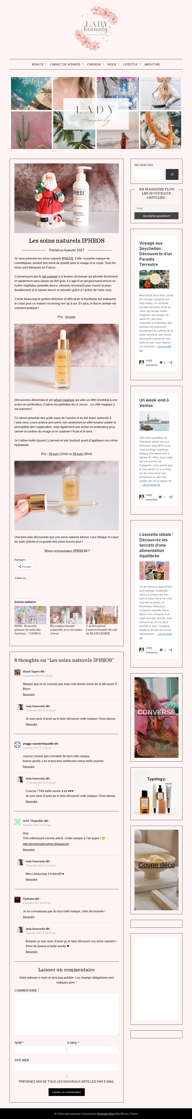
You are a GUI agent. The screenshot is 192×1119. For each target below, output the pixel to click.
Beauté (38, 64)
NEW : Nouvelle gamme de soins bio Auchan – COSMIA (27, 629)
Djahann (28, 898)
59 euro (78, 454)
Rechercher (143, 165)
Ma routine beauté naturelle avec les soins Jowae (66, 629)
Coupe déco (156, 865)
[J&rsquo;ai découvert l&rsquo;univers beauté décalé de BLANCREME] (102, 615)
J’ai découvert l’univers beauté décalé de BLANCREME (101, 629)
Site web (21, 1060)
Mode (111, 64)
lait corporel (50, 276)
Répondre (28, 694)
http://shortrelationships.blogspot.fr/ (46, 844)
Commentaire (26, 990)
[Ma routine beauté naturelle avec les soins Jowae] (66, 615)
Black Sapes (31, 671)
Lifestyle (130, 64)
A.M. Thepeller (33, 820)
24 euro (70, 317)
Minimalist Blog (106, 1113)
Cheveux (94, 64)
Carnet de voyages (65, 64)
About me (152, 64)
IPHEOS (67, 258)
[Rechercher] (172, 174)
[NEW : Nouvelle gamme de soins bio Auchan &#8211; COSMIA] (30, 615)
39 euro (54, 454)
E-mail (73, 1042)
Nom (19, 1042)
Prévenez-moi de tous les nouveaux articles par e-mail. (67, 1081)
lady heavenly (35, 706)
